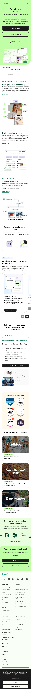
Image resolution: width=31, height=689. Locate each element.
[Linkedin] (9, 579)
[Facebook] (22, 579)
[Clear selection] (26, 336)
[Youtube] (18, 579)
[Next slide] (27, 316)
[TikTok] (27, 579)
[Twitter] (4, 579)
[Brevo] (5, 3)
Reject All (15, 682)
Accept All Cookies (15, 686)
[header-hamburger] (27, 3)
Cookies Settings (15, 678)
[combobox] (15, 336)
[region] (15, 679)
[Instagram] (13, 579)
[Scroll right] (25, 242)
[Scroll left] (5, 242)
